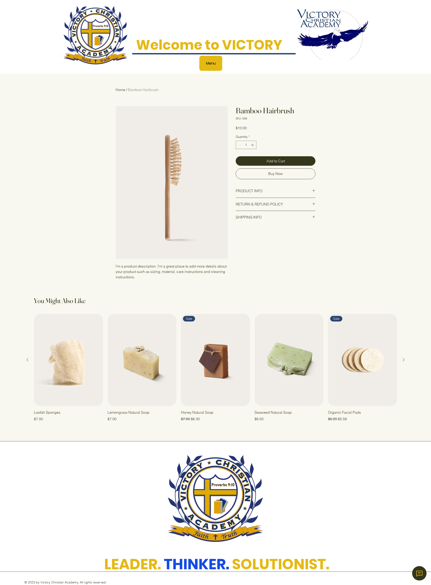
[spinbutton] (246, 145)
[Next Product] (403, 359)
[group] (215, 368)
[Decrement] (239, 145)
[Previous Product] (27, 359)
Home (120, 89)
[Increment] (253, 145)
